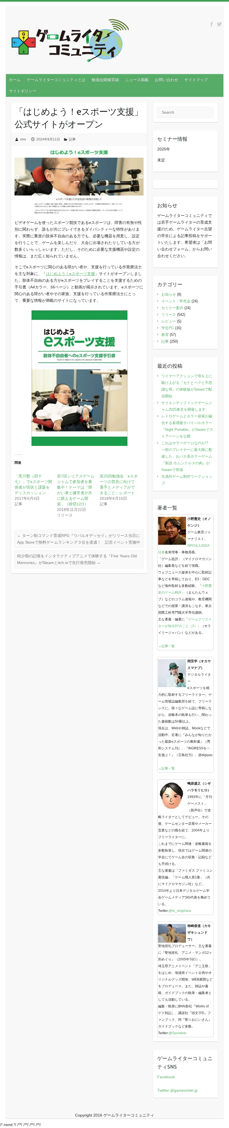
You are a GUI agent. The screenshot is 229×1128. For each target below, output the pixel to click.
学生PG (167, 328)
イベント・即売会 (175, 301)
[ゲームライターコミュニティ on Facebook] (211, 24)
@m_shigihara (180, 911)
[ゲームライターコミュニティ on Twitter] (219, 24)
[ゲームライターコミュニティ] (70, 41)
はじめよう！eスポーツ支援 (70, 273)
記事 (72, 139)
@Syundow (177, 1033)
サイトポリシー (22, 91)
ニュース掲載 (137, 80)
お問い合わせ (166, 80)
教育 (165, 335)
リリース (168, 314)
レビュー (168, 321)
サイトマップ (196, 80)
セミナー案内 (172, 308)
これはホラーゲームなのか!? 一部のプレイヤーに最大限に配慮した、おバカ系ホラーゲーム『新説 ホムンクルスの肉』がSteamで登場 (186, 456)
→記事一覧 (166, 646)
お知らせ (168, 294)
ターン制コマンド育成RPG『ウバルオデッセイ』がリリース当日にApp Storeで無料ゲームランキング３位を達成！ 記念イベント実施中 (78, 538)
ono (23, 139)
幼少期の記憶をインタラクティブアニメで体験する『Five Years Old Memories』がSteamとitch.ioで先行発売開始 (77, 559)
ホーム (15, 80)
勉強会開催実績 (105, 80)
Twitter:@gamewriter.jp (177, 1090)
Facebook (166, 1077)
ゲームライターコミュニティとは (56, 80)
